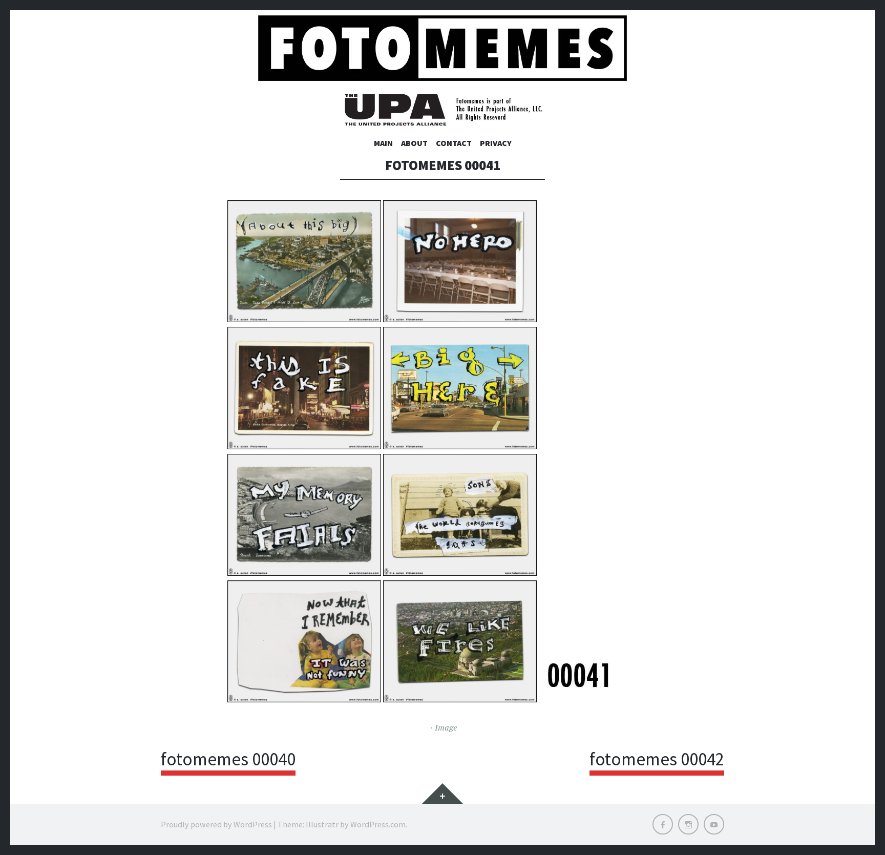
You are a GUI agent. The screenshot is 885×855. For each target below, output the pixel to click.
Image (446, 727)
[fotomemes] (442, 48)
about (414, 143)
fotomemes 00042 (656, 759)
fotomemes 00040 (228, 759)
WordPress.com (378, 824)
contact (454, 143)
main (383, 143)
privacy (496, 143)
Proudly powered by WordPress (216, 824)
